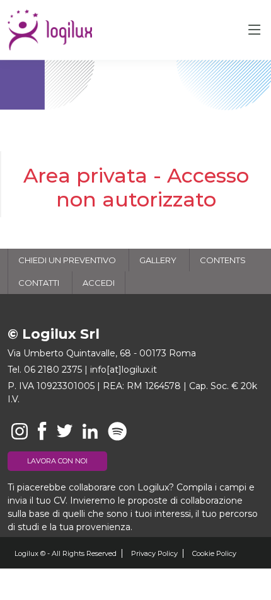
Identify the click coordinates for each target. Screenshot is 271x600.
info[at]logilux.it (123, 369)
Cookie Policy (214, 553)
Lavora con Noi (57, 460)
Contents (223, 260)
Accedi (99, 283)
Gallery (157, 260)
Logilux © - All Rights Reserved (65, 553)
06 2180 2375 (53, 369)
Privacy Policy (154, 553)
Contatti (38, 283)
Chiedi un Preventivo (67, 260)
